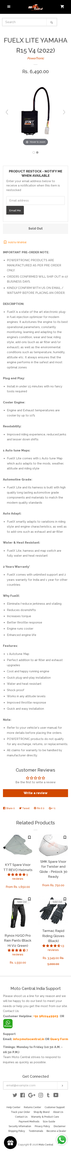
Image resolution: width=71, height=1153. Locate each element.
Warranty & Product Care (45, 1116)
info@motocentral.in (28, 1039)
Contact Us (21, 1116)
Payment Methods (29, 1121)
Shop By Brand (42, 1112)
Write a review (36, 793)
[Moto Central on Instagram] (40, 1096)
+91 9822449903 (45, 1016)
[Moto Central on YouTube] (55, 1096)
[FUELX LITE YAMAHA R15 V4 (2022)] (34, 152)
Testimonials (36, 1131)
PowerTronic (35, 58)
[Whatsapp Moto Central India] (8, 1022)
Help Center (13, 1107)
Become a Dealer (56, 1131)
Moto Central (46, 1144)
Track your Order (20, 1112)
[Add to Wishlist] (29, 837)
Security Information (20, 1126)
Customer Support (55, 1107)
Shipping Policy (16, 1131)
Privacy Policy (42, 1126)
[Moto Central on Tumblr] (48, 1096)
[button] (16, 874)
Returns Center (32, 1107)
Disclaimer (59, 1126)
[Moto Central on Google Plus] (32, 1096)
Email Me (15, 210)
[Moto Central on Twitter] (15, 1096)
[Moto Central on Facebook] (22, 1096)
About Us (58, 1112)
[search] (25, 22)
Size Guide (49, 1121)
